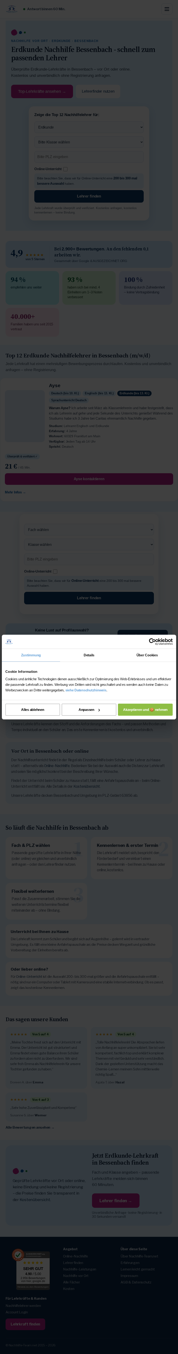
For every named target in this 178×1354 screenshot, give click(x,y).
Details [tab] (89, 655)
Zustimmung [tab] (31, 655)
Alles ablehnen (32, 710)
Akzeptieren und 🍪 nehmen (145, 709)
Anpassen (86, 710)
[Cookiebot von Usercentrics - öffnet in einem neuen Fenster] (152, 641)
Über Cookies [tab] (147, 655)
